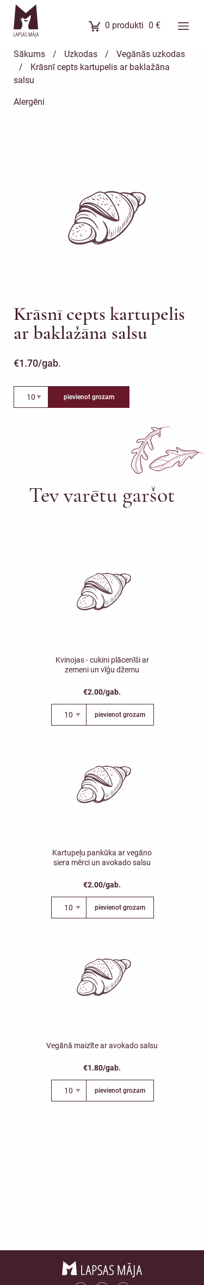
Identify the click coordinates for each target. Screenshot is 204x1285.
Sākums (29, 54)
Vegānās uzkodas (150, 54)
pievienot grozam (89, 397)
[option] (104, 219)
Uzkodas (80, 54)
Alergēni (29, 102)
